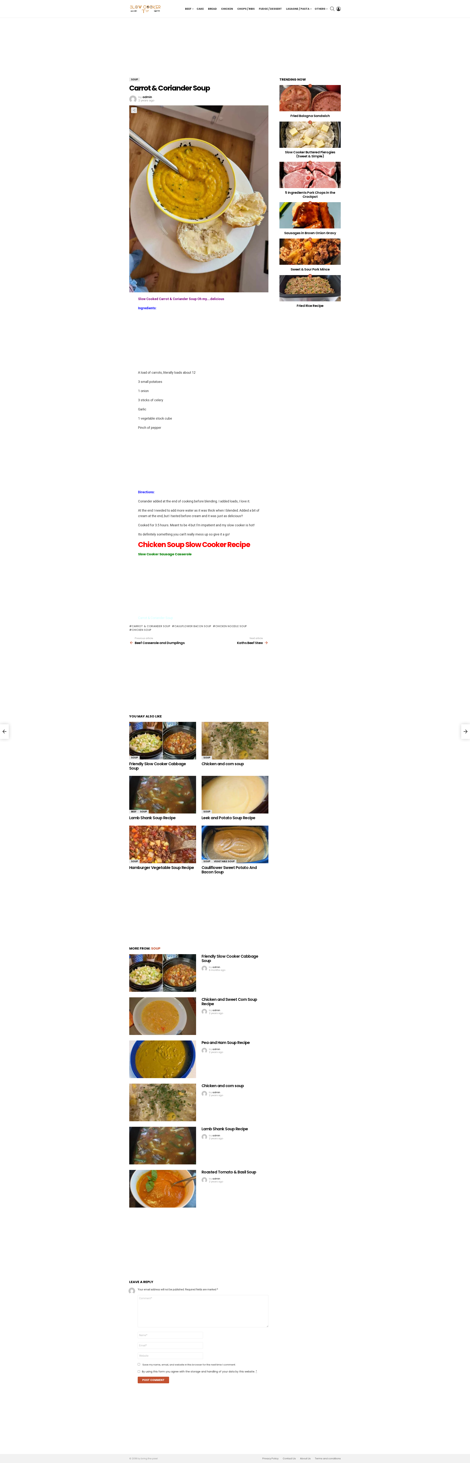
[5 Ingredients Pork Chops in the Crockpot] (310, 175)
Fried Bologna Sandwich (310, 115)
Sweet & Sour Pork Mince (310, 269)
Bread (212, 9)
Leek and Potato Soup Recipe (228, 817)
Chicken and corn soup (223, 763)
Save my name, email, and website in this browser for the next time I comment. (189, 1364)
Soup (134, 757)
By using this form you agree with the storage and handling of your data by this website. (199, 1371)
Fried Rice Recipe (310, 305)
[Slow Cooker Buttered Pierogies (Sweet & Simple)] (310, 135)
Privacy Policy (270, 1458)
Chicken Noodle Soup (231, 626)
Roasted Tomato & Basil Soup (229, 1172)
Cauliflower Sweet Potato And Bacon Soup (229, 870)
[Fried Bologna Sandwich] (310, 98)
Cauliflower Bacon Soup (192, 626)
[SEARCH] (332, 8)
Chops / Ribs (246, 9)
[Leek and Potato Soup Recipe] (235, 794)
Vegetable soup (224, 861)
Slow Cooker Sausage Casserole (165, 554)
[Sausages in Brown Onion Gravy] (310, 215)
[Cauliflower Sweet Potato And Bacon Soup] (235, 844)
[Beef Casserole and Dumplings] (4, 731)
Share (134, 110)
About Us (305, 1458)
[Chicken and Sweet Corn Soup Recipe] (162, 1016)
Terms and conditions (328, 1458)
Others (320, 9)
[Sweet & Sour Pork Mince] (310, 252)
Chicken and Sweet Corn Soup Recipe (229, 1001)
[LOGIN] (338, 8)
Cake (200, 9)
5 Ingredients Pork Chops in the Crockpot (310, 194)
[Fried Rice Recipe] (310, 288)
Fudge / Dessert (270, 9)
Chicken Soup (141, 630)
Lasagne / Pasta (297, 9)
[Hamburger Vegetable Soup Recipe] (162, 844)
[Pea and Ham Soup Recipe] (162, 1059)
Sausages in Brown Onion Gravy (310, 233)
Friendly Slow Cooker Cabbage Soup (157, 766)
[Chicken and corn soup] (235, 741)
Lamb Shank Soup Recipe (152, 817)
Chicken (227, 9)
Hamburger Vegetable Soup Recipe (161, 867)
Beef (188, 9)
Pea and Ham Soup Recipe (226, 1042)
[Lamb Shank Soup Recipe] (162, 794)
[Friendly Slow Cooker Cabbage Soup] (162, 741)
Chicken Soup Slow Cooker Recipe (194, 545)
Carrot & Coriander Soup (151, 626)
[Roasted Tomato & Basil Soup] (162, 1189)
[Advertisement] (198, 50)
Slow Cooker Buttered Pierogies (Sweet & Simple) (310, 154)
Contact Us (289, 1458)
